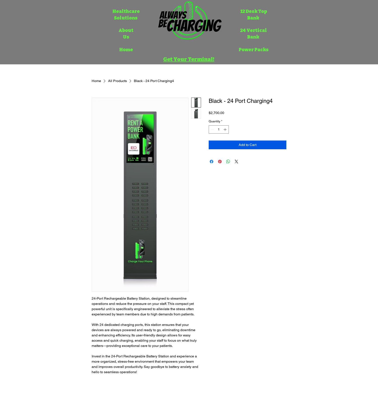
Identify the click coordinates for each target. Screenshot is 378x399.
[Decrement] (212, 129)
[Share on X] (236, 161)
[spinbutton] (219, 129)
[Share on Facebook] (211, 161)
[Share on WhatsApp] (228, 161)
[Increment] (225, 129)
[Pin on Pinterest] (219, 161)
